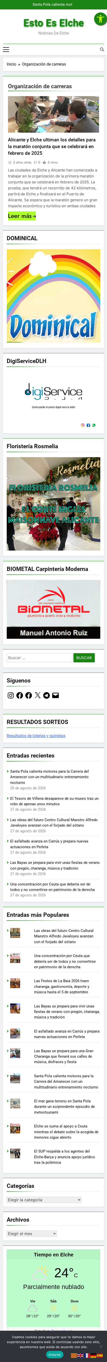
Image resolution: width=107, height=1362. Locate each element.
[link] (100, 18)
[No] (100, 1346)
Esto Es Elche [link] (53, 23)
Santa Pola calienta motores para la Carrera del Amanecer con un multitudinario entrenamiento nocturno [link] (56, 5)
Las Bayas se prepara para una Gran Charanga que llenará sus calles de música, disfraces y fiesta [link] (63, 1056)
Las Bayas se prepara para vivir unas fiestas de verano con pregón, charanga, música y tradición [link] (67, 1012)
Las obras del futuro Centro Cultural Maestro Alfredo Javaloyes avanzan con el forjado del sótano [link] (64, 936)
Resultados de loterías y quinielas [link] (36, 735)
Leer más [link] (20, 215)
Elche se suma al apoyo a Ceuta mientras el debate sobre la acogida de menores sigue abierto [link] (66, 1132)
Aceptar (55, 1355)
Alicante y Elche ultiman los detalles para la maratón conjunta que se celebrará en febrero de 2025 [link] (52, 146)
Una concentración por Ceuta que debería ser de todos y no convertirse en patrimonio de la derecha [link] (65, 961)
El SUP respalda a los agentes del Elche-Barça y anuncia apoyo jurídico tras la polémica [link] (64, 1157)
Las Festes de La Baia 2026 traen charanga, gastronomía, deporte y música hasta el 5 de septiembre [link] (61, 986)
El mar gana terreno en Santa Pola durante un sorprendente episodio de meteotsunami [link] (64, 1107)
